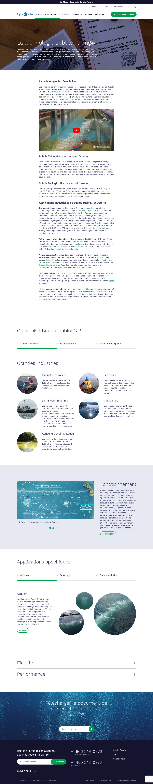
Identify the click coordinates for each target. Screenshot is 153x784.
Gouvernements (68, 343)
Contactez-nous (118, 7)
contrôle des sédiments (67, 249)
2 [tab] (53, 528)
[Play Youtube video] (76, 130)
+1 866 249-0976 (86, 751)
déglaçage (79, 244)
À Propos (95, 7)
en (129, 7)
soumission (123, 14)
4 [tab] (58, 528)
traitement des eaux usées (90, 211)
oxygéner (58, 92)
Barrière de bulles (108, 575)
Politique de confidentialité (127, 781)
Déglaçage (65, 575)
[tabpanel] (55, 503)
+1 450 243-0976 (86, 762)
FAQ (106, 7)
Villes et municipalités (111, 343)
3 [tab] (56, 528)
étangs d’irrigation (47, 265)
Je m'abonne (58, 762)
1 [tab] (50, 528)
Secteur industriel (29, 343)
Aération (24, 575)
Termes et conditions (106, 781)
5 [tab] (61, 528)
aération (101, 228)
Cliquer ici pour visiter (78, 2)
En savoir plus (108, 534)
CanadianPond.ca (119, 750)
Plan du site (90, 781)
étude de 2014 (82, 289)
